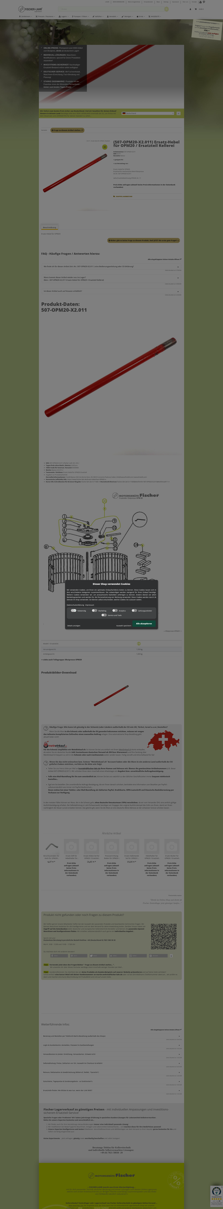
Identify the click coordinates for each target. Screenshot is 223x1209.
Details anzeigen (73, 626)
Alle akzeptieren (144, 623)
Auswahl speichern (123, 626)
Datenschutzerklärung (75, 605)
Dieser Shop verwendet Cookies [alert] (111, 584)
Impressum (89, 605)
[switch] (73, 610)
